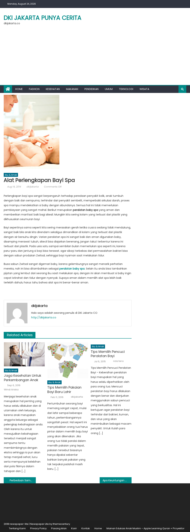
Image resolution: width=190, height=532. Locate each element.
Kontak (85, 528)
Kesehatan (53, 89)
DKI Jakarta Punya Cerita (42, 18)
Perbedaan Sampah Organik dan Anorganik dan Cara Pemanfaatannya (23, 480)
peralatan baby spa (72, 268)
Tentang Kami (17, 528)
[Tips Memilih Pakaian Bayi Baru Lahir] (67, 360)
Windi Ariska (11, 389)
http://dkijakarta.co (43, 317)
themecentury (61, 524)
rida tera (118, 361)
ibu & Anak (11, 174)
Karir (74, 528)
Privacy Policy (38, 528)
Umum (109, 89)
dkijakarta (32, 186)
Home (19, 89)
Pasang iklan (59, 528)
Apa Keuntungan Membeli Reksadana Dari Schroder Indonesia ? (117, 480)
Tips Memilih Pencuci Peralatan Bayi (108, 353)
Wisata (144, 89)
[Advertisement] (95, 57)
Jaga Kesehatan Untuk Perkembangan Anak (22, 377)
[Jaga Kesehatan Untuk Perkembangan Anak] (24, 354)
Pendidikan (91, 89)
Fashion (34, 89)
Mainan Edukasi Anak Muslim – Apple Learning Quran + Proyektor (145, 528)
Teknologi (126, 89)
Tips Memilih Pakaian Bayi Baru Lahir (64, 389)
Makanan (72, 89)
